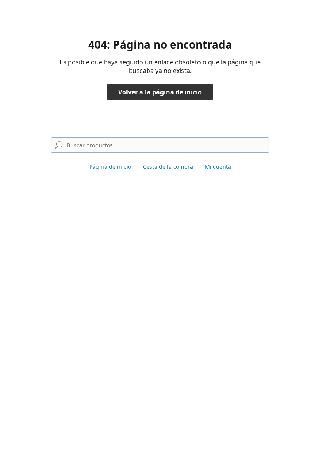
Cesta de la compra (168, 166)
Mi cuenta (218, 166)
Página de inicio (110, 166)
